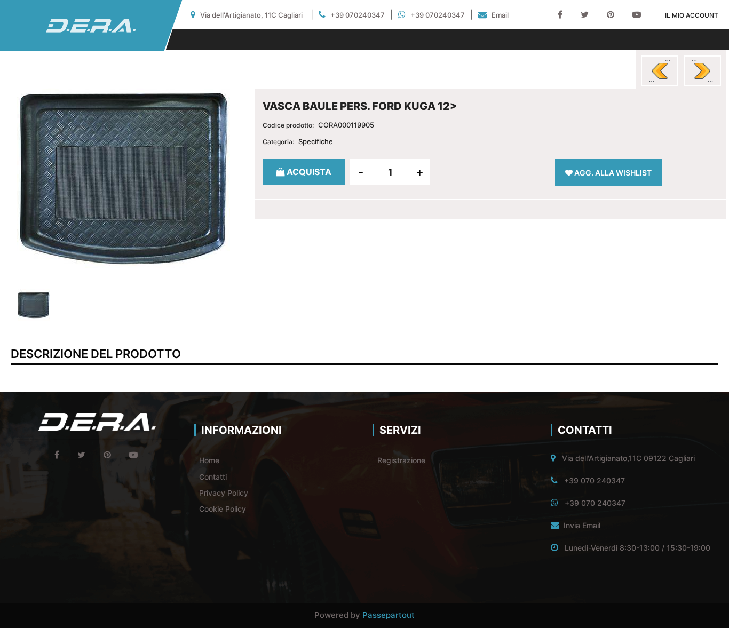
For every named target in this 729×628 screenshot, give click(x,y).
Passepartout (388, 615)
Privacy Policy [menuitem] (223, 492)
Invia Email (582, 525)
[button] (123, 177)
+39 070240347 (357, 15)
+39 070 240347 (594, 480)
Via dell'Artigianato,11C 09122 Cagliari (628, 458)
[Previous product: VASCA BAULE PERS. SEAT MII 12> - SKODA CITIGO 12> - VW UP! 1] (659, 71)
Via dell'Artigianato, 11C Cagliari (251, 15)
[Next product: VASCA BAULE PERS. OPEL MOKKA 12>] (702, 71)
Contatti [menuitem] (213, 476)
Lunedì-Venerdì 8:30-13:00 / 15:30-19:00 (637, 547)
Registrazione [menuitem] (401, 460)
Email (500, 15)
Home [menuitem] (209, 460)
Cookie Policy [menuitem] (222, 508)
